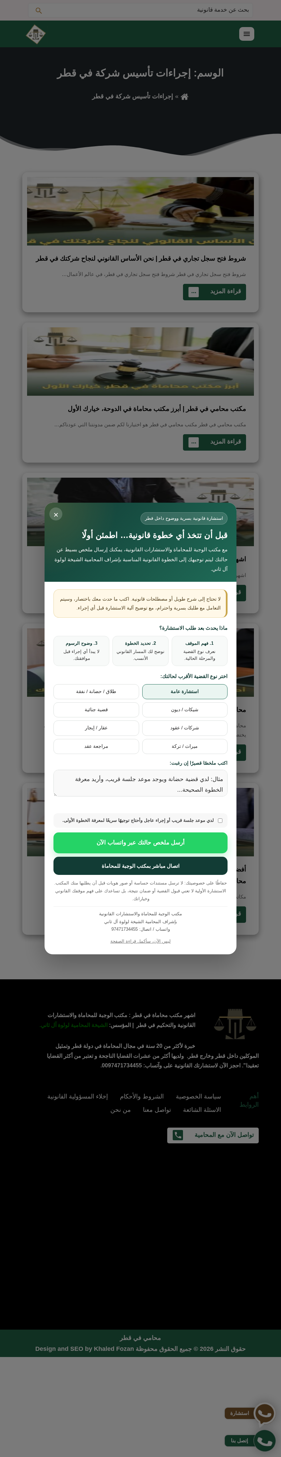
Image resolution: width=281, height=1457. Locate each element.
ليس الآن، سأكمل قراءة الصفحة (140, 941)
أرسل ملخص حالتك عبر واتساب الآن (141, 842)
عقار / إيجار (96, 727)
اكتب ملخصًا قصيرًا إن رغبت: (199, 763)
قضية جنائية (96, 709)
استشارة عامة (185, 691)
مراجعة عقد (96, 746)
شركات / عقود (184, 727)
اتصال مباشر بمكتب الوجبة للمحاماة (141, 866)
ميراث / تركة (185, 746)
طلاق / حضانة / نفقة (96, 691)
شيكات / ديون (184, 709)
